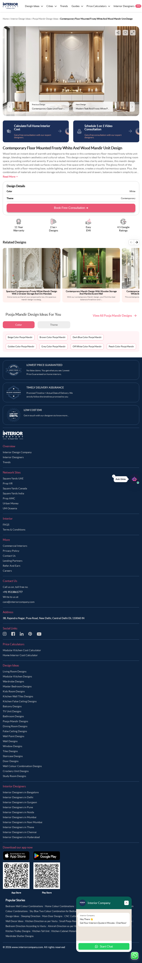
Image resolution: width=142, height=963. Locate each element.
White (132, 191)
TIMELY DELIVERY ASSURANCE (45, 387)
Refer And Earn (11, 565)
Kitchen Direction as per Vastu (41, 921)
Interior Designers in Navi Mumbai (22, 822)
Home (6, 19)
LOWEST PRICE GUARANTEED (44, 365)
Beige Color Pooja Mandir (20, 337)
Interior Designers (13, 457)
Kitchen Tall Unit (41, 931)
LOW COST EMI (33, 410)
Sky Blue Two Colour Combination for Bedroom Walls (57, 911)
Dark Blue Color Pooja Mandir (87, 337)
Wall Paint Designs (13, 736)
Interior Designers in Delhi (18, 797)
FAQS (6, 524)
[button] (126, 479)
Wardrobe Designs (13, 681)
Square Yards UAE (13, 478)
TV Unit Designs (12, 711)
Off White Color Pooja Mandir (87, 346)
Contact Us (9, 555)
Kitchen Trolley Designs (18, 931)
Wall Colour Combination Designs (22, 766)
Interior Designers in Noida (18, 812)
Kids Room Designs (14, 691)
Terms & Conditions (14, 529)
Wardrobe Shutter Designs (20, 936)
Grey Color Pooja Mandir (53, 346)
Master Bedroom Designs (17, 686)
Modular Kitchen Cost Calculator (22, 650)
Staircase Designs (13, 756)
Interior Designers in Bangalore (21, 792)
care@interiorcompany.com (18, 601)
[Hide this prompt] (113, 476)
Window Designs (12, 746)
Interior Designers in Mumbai (19, 817)
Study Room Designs (14, 776)
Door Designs (10, 761)
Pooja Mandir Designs (15, 721)
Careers (7, 570)
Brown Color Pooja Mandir (53, 337)
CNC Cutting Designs (75, 916)
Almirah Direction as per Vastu (64, 926)
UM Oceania (10, 508)
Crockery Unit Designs (16, 771)
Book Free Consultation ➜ (71, 207)
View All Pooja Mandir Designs (112, 315)
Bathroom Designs (13, 716)
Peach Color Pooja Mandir (121, 346)
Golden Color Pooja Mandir (21, 346)
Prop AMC (9, 498)
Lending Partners (12, 560)
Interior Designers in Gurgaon (20, 802)
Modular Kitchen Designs (17, 676)
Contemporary (128, 198)
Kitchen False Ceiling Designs (20, 701)
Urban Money (10, 503)
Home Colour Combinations (59, 906)
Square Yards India (13, 493)
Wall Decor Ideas (14, 921)
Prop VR (8, 483)
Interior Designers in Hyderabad (21, 837)
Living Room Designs (14, 671)
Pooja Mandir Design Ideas (45, 19)
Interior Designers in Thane (18, 827)
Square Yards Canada (15, 488)
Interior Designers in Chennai (20, 832)
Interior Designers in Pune (18, 807)
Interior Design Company (17, 452)
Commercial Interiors (15, 545)
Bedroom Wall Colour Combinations (24, 906)
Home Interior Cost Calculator (20, 655)
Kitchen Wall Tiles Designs (18, 696)
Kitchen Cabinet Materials (65, 931)
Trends (7, 462)
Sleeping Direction (30, 916)
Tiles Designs (10, 751)
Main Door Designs (52, 916)
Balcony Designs (12, 706)
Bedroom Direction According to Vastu (26, 926)
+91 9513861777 (13, 591)
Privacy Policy (11, 550)
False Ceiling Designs (15, 731)
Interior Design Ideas (21, 19)
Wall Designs (10, 741)
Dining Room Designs (15, 726)
